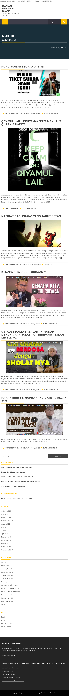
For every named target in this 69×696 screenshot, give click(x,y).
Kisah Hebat (5, 566)
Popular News (54, 22)
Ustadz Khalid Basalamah (24, 113)
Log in (3, 617)
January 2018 (6, 540)
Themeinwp (53, 693)
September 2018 (7, 521)
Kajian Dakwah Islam (8, 8)
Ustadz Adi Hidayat (8, 671)
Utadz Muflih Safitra (8, 601)
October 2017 (6, 547)
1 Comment (48, 264)
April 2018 (4, 534)
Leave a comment (50, 113)
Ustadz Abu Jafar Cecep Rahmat (13, 681)
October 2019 (6, 511)
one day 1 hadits (7, 569)
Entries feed (5, 620)
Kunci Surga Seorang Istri (22, 66)
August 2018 (5, 524)
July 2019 (4, 514)
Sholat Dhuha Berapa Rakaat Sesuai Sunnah (17, 477)
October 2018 (6, 517)
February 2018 (6, 537)
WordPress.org (6, 627)
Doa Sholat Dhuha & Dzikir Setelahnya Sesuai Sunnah (20, 481)
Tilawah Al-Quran (7, 575)
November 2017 (6, 543)
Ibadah (16, 208)
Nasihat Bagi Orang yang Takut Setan (31, 216)
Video (38, 113)
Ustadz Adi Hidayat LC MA (23, 324)
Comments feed (6, 623)
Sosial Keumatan (7, 572)
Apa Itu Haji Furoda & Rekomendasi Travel (16, 467)
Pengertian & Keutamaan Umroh (13, 472)
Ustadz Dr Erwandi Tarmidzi (10, 591)
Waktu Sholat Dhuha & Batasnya (13, 486)
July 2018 (4, 527)
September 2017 (7, 550)
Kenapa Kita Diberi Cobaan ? (23, 271)
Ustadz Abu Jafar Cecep (9, 585)
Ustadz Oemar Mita (7, 598)
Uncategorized (6, 582)
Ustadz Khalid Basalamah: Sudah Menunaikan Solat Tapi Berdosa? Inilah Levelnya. (32, 334)
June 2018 (4, 530)
